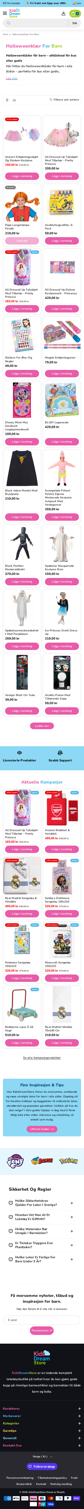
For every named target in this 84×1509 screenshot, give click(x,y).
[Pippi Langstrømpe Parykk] (22, 202)
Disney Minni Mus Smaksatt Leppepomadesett (17, 426)
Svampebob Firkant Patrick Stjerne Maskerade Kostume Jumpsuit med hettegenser (58, 498)
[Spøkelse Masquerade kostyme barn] (62, 543)
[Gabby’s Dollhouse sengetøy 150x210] (62, 876)
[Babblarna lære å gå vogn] (22, 1004)
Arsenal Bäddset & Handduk (57, 832)
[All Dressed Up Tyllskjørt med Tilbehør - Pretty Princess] (62, 134)
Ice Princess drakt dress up (61, 632)
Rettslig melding (61, 1484)
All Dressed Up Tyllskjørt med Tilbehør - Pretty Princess (61, 160)
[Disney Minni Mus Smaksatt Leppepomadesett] (22, 400)
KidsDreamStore (37, 1492)
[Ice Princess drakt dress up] (62, 608)
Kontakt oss (12, 1445)
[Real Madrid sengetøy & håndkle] (22, 876)
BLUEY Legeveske (57, 422)
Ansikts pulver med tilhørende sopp (57, 696)
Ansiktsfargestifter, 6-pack (59, 226)
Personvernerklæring (20, 1478)
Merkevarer (12, 1416)
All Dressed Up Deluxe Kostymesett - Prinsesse (61, 291)
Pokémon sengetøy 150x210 (17, 964)
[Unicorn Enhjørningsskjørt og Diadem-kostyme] (22, 134)
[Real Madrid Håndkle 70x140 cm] (62, 1004)
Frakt (74, 1478)
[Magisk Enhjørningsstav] (62, 335)
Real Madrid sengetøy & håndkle (21, 899)
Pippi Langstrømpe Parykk (17, 226)
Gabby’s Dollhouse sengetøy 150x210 (57, 899)
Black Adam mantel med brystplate (21, 492)
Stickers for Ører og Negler (18, 359)
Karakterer (11, 1409)
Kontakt (41, 1484)
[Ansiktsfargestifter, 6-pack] (62, 202)
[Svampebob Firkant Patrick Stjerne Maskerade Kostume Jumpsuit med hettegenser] (62, 468)
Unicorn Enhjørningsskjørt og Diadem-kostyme (21, 158)
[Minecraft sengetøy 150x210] (62, 940)
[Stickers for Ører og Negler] (22, 335)
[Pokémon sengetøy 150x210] (22, 940)
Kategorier (11, 1423)
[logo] (42, 1357)
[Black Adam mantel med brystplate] (22, 468)
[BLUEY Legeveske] (62, 400)
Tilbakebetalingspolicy (52, 1478)
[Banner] (15, 1161)
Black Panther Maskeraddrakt (15, 567)
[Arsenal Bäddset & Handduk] (62, 808)
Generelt (9, 1438)
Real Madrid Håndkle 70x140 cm (58, 1028)
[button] (5, 13)
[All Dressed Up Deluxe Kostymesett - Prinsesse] (62, 267)
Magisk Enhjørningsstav (60, 357)
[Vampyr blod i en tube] (22, 673)
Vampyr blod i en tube (20, 695)
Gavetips (9, 1431)
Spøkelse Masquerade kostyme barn (59, 567)
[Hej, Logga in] (63, 13)
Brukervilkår (24, 1484)
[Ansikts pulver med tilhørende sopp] (62, 673)
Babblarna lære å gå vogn (19, 1028)
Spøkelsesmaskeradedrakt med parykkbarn (22, 632)
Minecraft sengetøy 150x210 (58, 964)
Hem (5, 34)
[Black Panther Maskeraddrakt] (22, 543)
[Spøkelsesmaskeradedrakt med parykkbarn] (22, 608)
